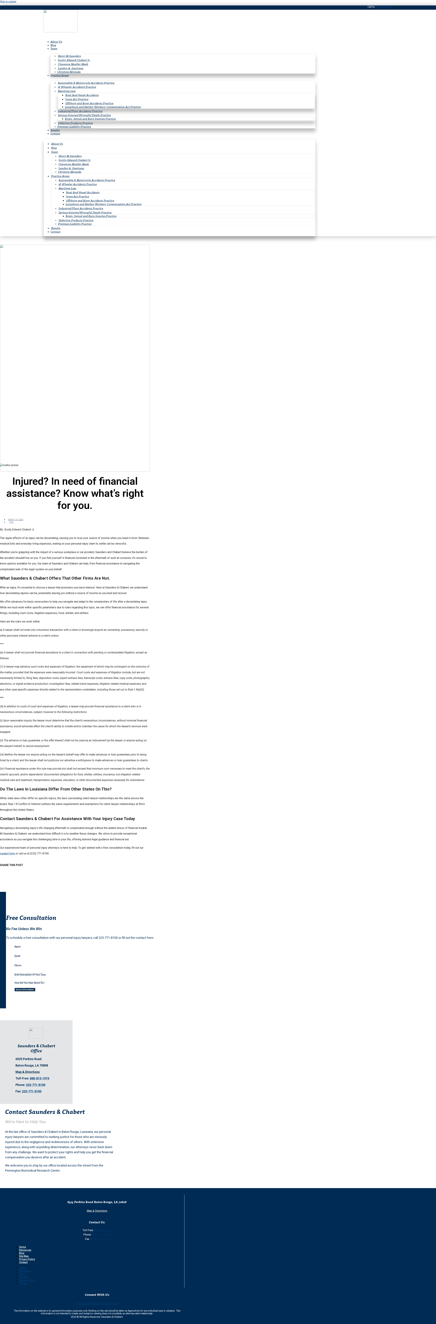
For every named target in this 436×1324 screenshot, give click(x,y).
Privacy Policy (27, 1259)
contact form (7, 853)
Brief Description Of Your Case (30, 974)
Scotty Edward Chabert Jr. (74, 60)
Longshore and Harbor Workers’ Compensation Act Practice (103, 107)
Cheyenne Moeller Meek (73, 64)
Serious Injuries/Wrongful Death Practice (84, 115)
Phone (17, 965)
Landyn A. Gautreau (70, 68)
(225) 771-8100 (384, 6)
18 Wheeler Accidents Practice (77, 87)
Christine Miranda (69, 71)
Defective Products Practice (75, 123)
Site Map (24, 1256)
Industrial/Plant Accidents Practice (80, 111)
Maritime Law (67, 91)
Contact (55, 133)
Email (17, 956)
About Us (56, 41)
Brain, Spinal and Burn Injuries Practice (90, 118)
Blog (53, 45)
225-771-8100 (35, 1085)
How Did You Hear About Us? (29, 982)
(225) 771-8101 (99, 1239)
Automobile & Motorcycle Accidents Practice (86, 83)
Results (55, 130)
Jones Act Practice (76, 99)
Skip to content (8, 1)
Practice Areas (59, 75)
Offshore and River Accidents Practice (89, 103)
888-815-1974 (39, 1078)
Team (53, 48)
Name (17, 946)
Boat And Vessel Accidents (82, 95)
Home (22, 1247)
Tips (11, 522)
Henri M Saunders (69, 56)
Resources (25, 1250)
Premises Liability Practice (74, 126)
